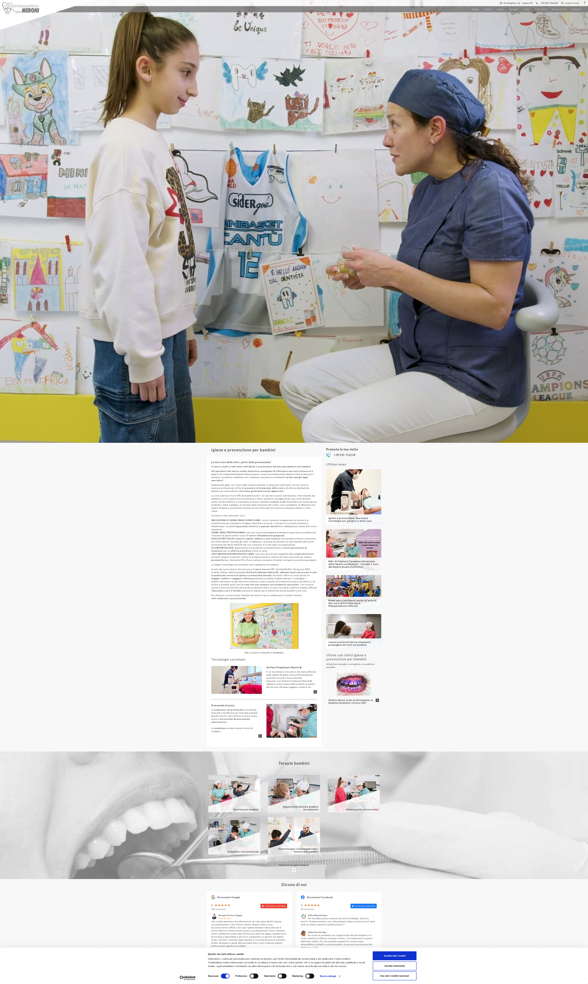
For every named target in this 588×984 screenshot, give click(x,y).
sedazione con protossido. (231, 598)
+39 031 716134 (549, 3)
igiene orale (279, 502)
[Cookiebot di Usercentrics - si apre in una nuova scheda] (187, 978)
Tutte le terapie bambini (294, 865)
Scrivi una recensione (275, 906)
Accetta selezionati (394, 966)
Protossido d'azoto (222, 705)
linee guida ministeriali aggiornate (263, 491)
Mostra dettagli (328, 976)
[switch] (254, 976)
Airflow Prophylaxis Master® (262, 572)
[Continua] (315, 692)
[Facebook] (585, 3)
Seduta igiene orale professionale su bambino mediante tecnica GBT (350, 701)
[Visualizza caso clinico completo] (377, 700)
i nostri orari (572, 3)
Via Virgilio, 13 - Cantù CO (518, 3)
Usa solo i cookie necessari (394, 975)
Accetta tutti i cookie (395, 955)
